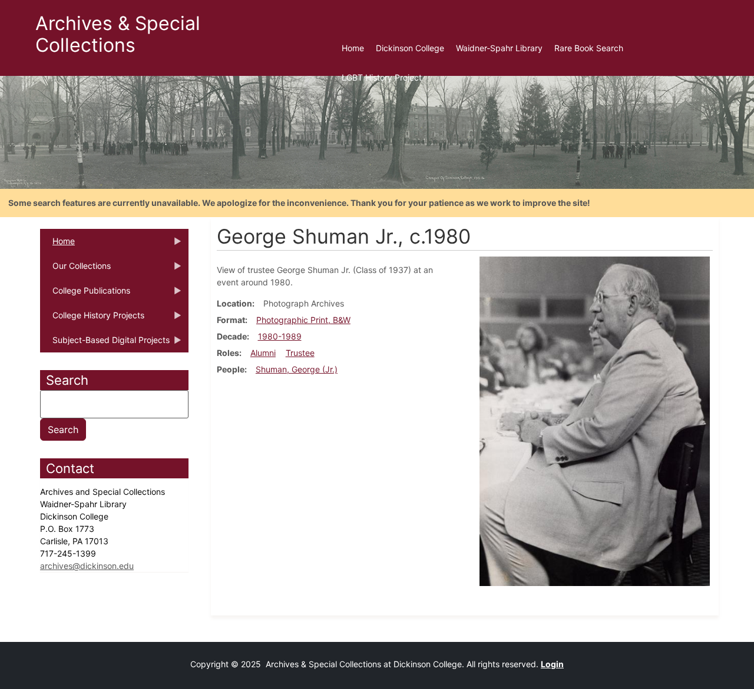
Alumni (263, 353)
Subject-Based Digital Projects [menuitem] (105, 343)
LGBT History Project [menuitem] (382, 77)
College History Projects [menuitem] (92, 319)
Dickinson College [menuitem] (410, 48)
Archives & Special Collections (117, 34)
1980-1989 (280, 336)
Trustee (300, 353)
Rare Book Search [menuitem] (588, 48)
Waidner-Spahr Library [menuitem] (499, 48)
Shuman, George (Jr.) (297, 369)
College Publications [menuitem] (85, 294)
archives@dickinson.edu (87, 566)
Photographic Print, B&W (303, 320)
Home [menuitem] (353, 48)
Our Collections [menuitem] (75, 269)
